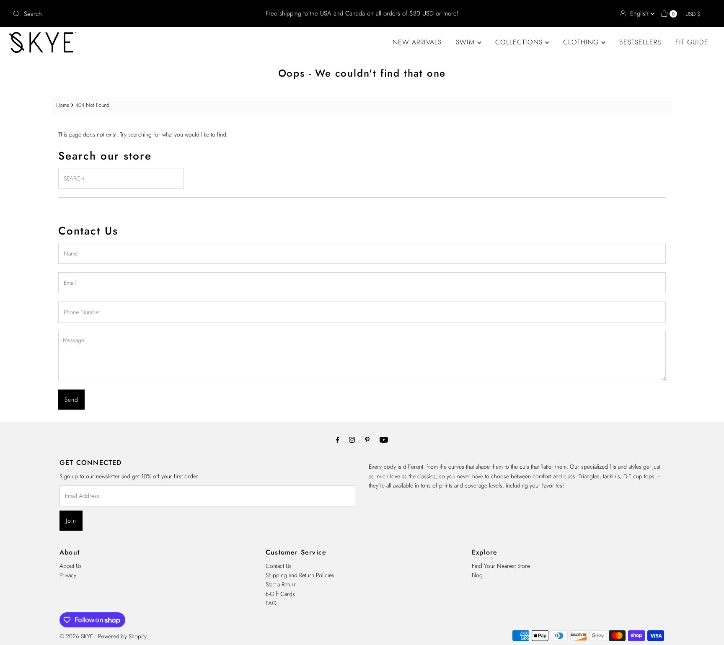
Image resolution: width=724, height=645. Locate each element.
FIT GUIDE (691, 42)
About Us (70, 566)
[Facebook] (337, 439)
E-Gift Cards (280, 594)
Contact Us (279, 566)
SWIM (466, 42)
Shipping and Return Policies (300, 575)
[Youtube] (384, 439)
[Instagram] (352, 439)
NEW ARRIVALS (417, 42)
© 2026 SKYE (76, 636)
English (640, 13)
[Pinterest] (367, 439)
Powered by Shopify (122, 636)
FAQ (271, 603)
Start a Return (281, 584)
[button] (697, 13)
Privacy (67, 575)
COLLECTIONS (520, 42)
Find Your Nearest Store (501, 566)
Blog (477, 575)
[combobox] (124, 13)
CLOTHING (582, 42)
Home (62, 105)
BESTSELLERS (640, 42)
